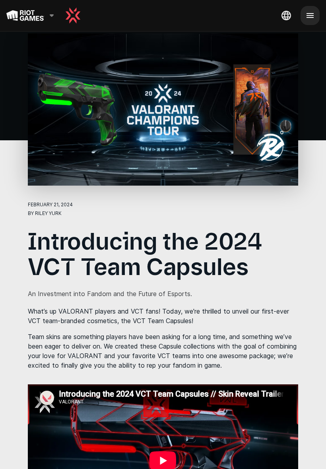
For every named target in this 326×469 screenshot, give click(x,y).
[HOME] (73, 15)
